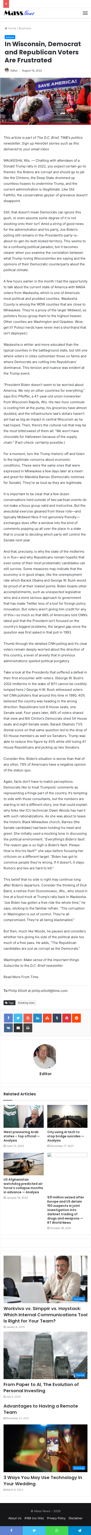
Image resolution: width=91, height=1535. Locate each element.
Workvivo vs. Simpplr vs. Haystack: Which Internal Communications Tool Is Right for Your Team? (45, 1314)
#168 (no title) (34, 1518)
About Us (14, 1518)
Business (25, 28)
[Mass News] (18, 13)
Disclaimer (76, 1518)
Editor (13, 70)
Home (11, 28)
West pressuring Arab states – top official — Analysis (22, 1136)
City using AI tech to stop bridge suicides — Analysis (65, 1136)
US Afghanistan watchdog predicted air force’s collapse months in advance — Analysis (23, 1185)
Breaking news (26, 1002)
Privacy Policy (56, 1518)
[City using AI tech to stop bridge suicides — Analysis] (67, 1116)
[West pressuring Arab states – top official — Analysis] (24, 1116)
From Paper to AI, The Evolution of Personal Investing (41, 1387)
